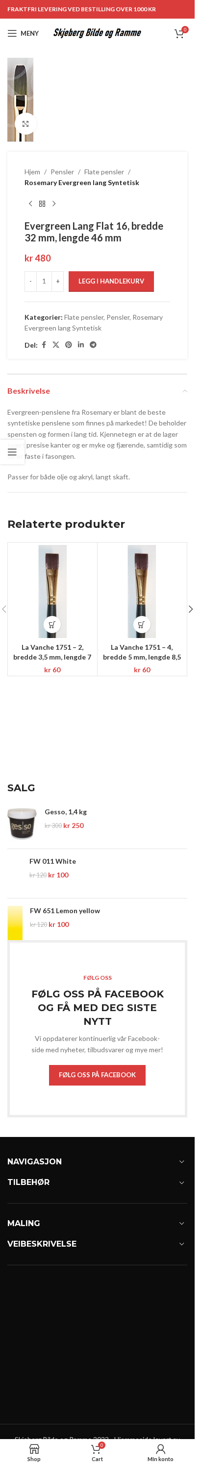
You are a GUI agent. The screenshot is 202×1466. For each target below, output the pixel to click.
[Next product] (54, 204)
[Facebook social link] (44, 345)
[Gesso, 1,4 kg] (22, 824)
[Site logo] (97, 32)
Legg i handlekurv (111, 281)
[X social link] (56, 345)
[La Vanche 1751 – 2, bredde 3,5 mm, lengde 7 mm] (52, 591)
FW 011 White (52, 861)
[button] (52, 624)
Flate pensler (104, 171)
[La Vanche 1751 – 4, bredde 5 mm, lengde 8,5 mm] (142, 591)
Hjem (32, 171)
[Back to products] (42, 204)
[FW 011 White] (14, 873)
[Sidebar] (12, 452)
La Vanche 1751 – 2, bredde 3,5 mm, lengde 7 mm (52, 656)
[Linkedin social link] (81, 345)
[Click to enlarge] (26, 124)
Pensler (62, 171)
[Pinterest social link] (68, 345)
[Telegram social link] (93, 345)
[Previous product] (30, 204)
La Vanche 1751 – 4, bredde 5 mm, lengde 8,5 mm (142, 656)
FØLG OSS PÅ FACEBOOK (97, 1075)
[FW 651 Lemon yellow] (15, 923)
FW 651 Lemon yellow (65, 910)
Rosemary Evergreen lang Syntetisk (82, 182)
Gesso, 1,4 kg (66, 811)
